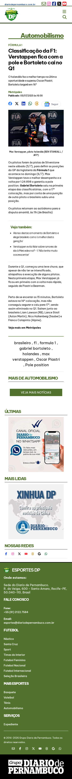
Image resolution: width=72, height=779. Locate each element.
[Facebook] (8, 553)
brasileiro (22, 343)
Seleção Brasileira (15, 676)
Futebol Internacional (17, 670)
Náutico (9, 639)
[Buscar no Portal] (64, 16)
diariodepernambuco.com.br (20, 4)
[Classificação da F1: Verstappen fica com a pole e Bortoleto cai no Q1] (10, 103)
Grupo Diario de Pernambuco (35, 737)
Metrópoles (15, 92)
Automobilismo (13, 708)
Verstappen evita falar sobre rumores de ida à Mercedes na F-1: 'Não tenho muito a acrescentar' (35, 250)
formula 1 (48, 343)
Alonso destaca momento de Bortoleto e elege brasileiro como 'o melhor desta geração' (36, 237)
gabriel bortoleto (35, 348)
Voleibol (9, 697)
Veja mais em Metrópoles (24, 327)
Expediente (11, 724)
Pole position (37, 365)
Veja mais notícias (36, 392)
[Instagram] (12, 553)
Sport (7, 649)
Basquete (10, 692)
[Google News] (39, 553)
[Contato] (15, 748)
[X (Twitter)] (19, 553)
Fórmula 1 (43, 170)
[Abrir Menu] (64, 11)
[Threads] (32, 553)
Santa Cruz (11, 644)
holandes (31, 354)
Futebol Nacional (14, 665)
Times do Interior (14, 655)
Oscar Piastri (48, 359)
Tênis (7, 703)
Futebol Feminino (14, 660)
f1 (35, 343)
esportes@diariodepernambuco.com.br (29, 622)
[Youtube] (26, 553)
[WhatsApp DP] (45, 553)
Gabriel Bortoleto (31, 185)
